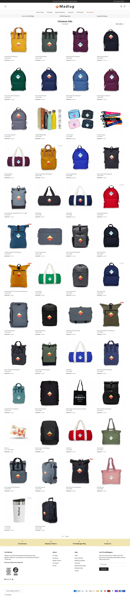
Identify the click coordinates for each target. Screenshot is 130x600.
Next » (67, 536)
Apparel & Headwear (60, 12)
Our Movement (80, 12)
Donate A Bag (90, 12)
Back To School (40, 12)
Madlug (9, 594)
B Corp (54, 565)
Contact (77, 570)
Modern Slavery (57, 560)
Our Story (55, 555)
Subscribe (104, 569)
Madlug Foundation (80, 560)
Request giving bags (80, 565)
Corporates (70, 12)
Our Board (55, 558)
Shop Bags (49, 12)
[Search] (5, 6)
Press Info (77, 563)
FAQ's (76, 555)
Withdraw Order (79, 568)
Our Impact (55, 563)
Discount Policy (79, 558)
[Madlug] (65, 6)
